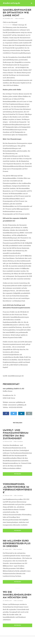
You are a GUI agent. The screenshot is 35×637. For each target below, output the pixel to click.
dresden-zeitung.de (11, 3)
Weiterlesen (17, 473)
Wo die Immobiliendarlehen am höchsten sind (17, 595)
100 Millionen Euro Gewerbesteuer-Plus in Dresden (16, 544)
